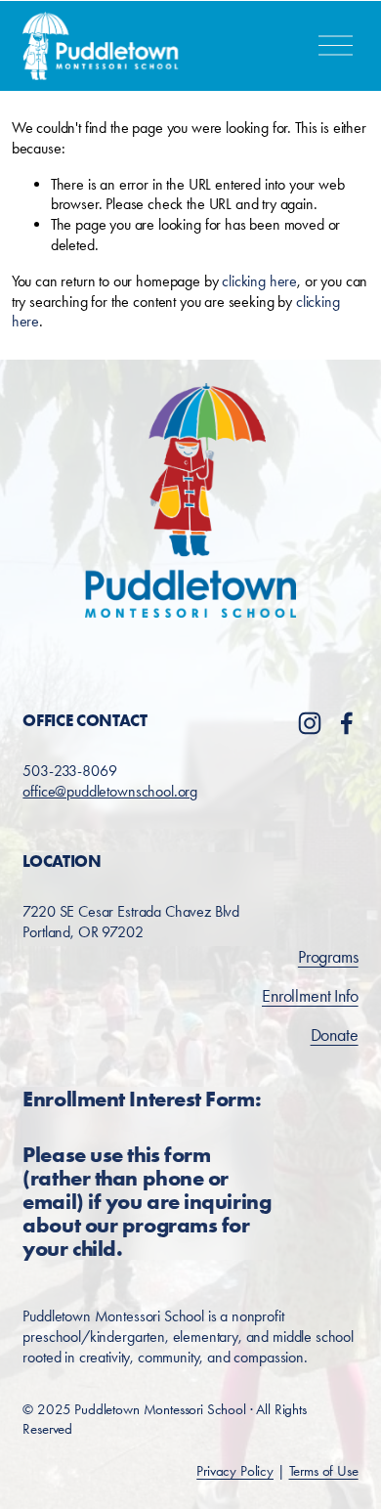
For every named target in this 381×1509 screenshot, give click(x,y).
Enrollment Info (310, 996)
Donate (335, 1035)
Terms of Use (324, 1471)
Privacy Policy (235, 1471)
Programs (328, 957)
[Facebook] (347, 723)
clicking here (259, 281)
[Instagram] (309, 723)
